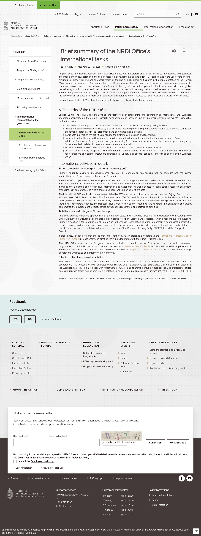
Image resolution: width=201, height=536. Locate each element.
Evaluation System (21, 368)
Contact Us (65, 506)
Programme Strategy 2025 (30, 79)
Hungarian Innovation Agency (98, 366)
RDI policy (70, 36)
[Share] (174, 51)
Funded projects (20, 363)
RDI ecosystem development (98, 361)
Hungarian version (122, 478)
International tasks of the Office (142, 36)
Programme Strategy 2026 (30, 70)
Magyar (78, 14)
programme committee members (146, 249)
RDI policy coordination (29, 107)
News (123, 353)
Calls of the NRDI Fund (28, 89)
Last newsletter (24, 468)
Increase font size (40, 478)
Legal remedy (156, 363)
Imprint (155, 500)
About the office (48, 5)
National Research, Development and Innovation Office (26, 502)
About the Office (99, 26)
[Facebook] (170, 61)
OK (196, 531)
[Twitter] (177, 61)
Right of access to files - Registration (168, 368)
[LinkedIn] (185, 61)
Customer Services (163, 342)
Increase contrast (120, 14)
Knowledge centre (21, 373)
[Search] (178, 14)
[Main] (23, 25)
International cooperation (158, 26)
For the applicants (24, 5)
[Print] (184, 51)
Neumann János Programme (31, 61)
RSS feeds (62, 14)
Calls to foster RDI (21, 358)
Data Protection (160, 505)
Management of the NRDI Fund (33, 98)
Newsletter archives (53, 468)
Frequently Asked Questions (164, 358)
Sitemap (15, 478)
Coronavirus (126, 371)
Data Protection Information (121, 529)
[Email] (163, 61)
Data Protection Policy (77, 457)
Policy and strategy (126, 26)
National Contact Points (137, 246)
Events (123, 358)
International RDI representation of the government (102, 36)
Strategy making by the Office (30, 170)
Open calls (17, 353)
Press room (186, 26)
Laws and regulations (163, 495)
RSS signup (96, 478)
